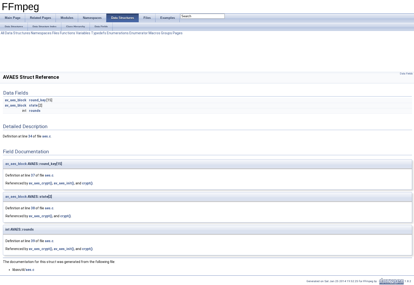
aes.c (46, 136)
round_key (37, 100)
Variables (83, 33)
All (2, 33)
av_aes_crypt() (40, 183)
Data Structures (17, 33)
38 (33, 208)
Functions (67, 33)
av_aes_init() (64, 183)
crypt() (87, 183)
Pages (178, 33)
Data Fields (406, 73)
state (33, 105)
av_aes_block (15, 100)
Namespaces (41, 33)
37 (33, 175)
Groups (166, 33)
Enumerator (138, 33)
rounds (34, 111)
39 (33, 241)
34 (30, 136)
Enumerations (118, 33)
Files (55, 33)
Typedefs (98, 33)
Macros (154, 33)
